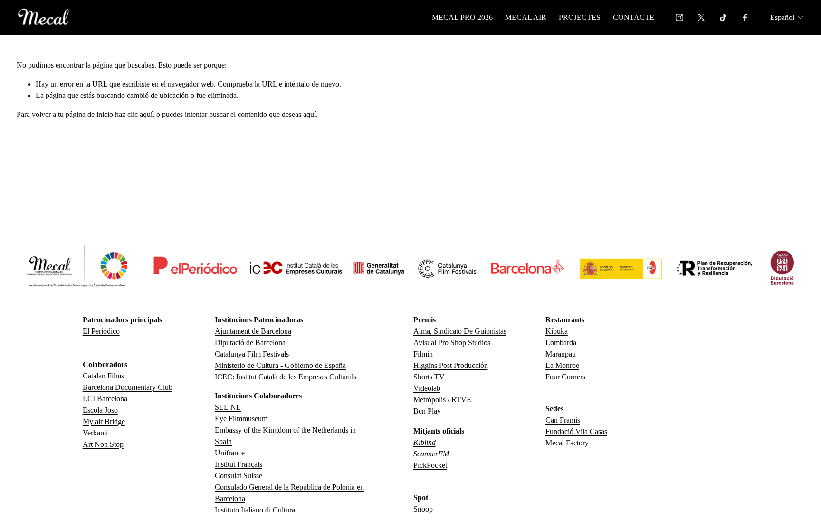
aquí (309, 114)
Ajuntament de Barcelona (253, 331)
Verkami (95, 433)
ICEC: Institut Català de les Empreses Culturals (285, 377)
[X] (701, 17)
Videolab (426, 388)
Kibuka (556, 331)
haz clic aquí (134, 114)
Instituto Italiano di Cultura (255, 510)
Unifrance (230, 453)
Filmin (423, 354)
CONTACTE (633, 17)
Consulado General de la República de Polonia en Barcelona (289, 492)
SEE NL (228, 407)
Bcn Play (427, 411)
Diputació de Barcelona (250, 342)
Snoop (423, 509)
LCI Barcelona (105, 399)
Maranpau (560, 354)
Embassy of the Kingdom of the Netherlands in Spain (285, 435)
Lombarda (560, 342)
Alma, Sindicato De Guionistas (459, 331)
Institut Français (238, 464)
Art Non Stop (103, 444)
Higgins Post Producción (450, 365)
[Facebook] (745, 17)
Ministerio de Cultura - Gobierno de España (280, 365)
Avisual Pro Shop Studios (451, 342)
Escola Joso (100, 410)
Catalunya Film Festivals (252, 354)
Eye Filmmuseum (241, 419)
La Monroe (562, 365)
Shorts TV (429, 377)
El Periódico (101, 331)
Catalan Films (103, 376)
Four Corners (565, 377)
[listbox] (787, 17)
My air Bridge (104, 421)
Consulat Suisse (238, 476)
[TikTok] (723, 17)
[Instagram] (679, 17)
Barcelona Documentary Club (127, 387)
